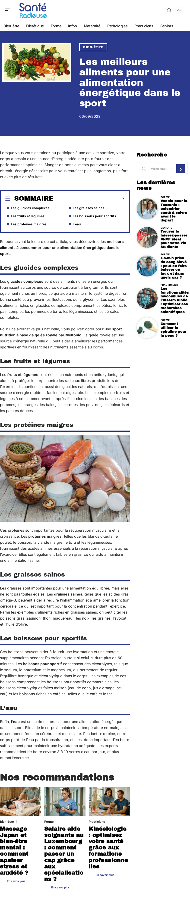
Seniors (166, 227)
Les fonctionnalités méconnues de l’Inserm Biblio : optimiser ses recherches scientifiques (175, 300)
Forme (49, 821)
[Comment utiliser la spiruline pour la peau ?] (147, 327)
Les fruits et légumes (27, 216)
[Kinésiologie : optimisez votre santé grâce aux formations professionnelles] (109, 801)
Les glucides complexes (30, 208)
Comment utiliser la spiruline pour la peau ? (173, 329)
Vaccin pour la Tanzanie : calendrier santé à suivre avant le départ (174, 210)
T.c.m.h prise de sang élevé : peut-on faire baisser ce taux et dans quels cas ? (174, 267)
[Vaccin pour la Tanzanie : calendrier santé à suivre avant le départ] (147, 209)
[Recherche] (169, 10)
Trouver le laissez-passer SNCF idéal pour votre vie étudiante (174, 239)
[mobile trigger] (9, 10)
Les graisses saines (88, 208)
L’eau (77, 224)
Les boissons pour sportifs (94, 216)
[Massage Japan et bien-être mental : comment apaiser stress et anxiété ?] (20, 801)
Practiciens (97, 821)
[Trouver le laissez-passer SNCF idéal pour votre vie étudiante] (147, 237)
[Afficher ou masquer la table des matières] (89, 198)
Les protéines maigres (29, 224)
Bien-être (93, 47)
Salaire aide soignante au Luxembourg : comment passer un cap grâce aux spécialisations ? (64, 854)
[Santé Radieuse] (33, 10)
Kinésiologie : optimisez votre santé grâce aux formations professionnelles (108, 847)
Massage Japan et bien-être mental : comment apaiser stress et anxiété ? (14, 851)
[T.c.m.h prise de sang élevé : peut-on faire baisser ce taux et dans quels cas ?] (147, 266)
